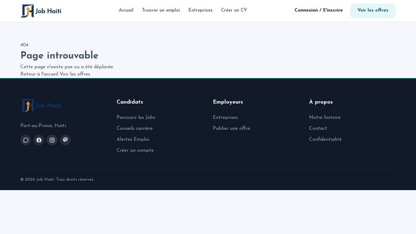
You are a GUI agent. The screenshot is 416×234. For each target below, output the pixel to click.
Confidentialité (325, 139)
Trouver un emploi (161, 10)
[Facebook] (38, 140)
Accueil (126, 10)
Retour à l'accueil (39, 74)
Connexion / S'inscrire (318, 10)
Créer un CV (234, 10)
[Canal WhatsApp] (25, 140)
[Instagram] (52, 140)
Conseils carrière (135, 128)
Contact (318, 128)
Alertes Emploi (133, 139)
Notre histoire (324, 117)
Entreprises (201, 10)
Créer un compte (135, 150)
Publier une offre (231, 128)
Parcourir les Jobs (136, 117)
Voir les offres (373, 10)
